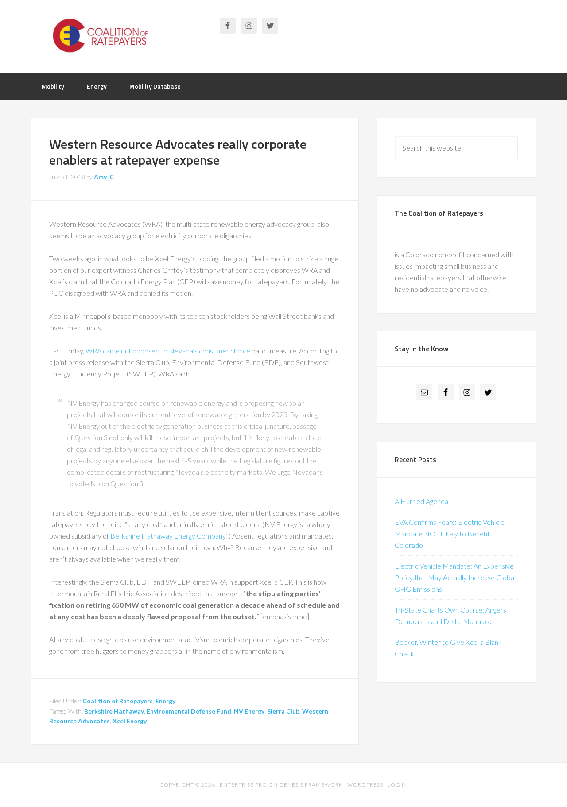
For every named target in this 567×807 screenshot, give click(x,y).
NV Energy (249, 711)
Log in (398, 784)
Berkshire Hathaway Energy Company (167, 536)
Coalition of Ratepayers (102, 35)
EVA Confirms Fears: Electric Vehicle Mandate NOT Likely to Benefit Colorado (450, 533)
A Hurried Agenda (421, 501)
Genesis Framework (311, 784)
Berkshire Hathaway (114, 711)
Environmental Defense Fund (189, 711)
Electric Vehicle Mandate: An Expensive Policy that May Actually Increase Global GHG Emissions (455, 577)
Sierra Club (283, 711)
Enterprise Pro (243, 784)
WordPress (365, 784)
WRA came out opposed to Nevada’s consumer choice (167, 350)
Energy (165, 701)
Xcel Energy (130, 721)
